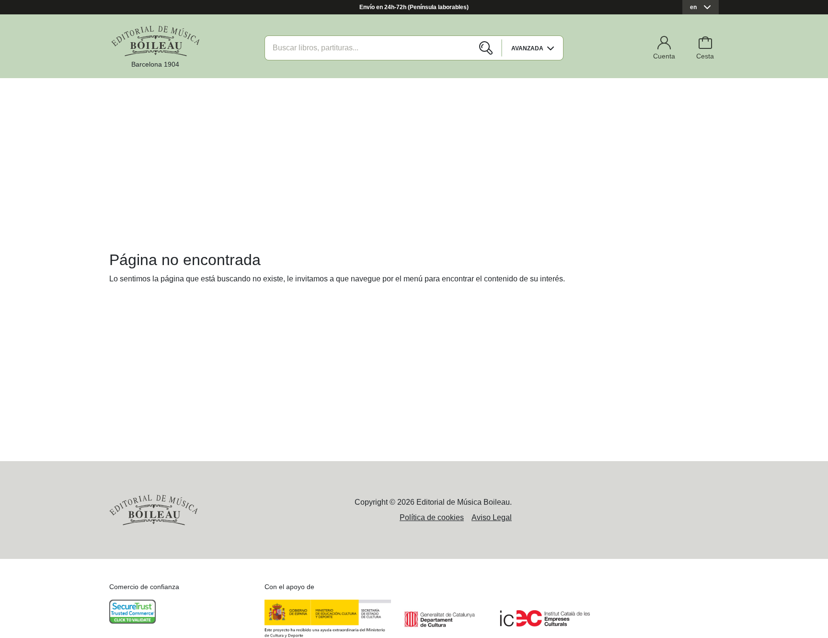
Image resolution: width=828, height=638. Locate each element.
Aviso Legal (492, 517)
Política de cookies (432, 517)
